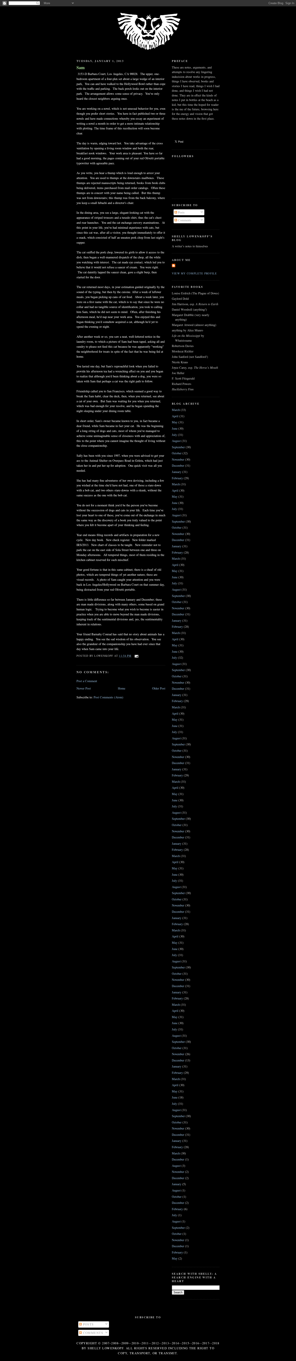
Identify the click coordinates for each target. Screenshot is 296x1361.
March (176, 410)
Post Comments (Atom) (108, 697)
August (176, 441)
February (177, 478)
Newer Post (83, 688)
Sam (80, 68)
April (175, 416)
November (178, 459)
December (178, 465)
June (174, 428)
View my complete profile (194, 273)
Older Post (158, 688)
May (174, 422)
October (177, 453)
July (174, 435)
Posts (181, 212)
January (176, 472)
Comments (184, 220)
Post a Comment (86, 681)
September (178, 447)
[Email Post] (135, 655)
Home (121, 688)
